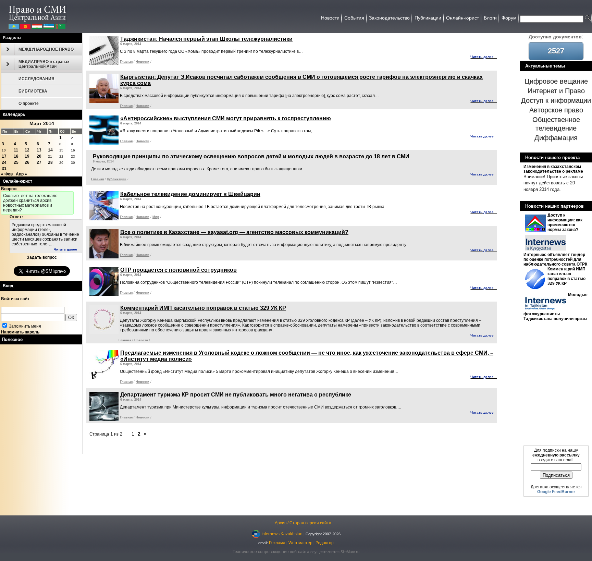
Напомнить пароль (20, 332)
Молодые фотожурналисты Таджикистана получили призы (555, 306)
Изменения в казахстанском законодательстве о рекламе (553, 169)
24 (4, 162)
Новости (142, 61)
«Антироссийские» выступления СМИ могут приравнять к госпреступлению (225, 118)
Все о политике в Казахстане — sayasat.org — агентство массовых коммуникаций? (234, 232)
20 (39, 156)
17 (4, 156)
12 (27, 150)
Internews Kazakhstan (282, 533)
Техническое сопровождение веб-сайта (271, 551)
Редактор (325, 542)
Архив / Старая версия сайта (303, 523)
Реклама (277, 542)
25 (16, 162)
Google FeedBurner (556, 491)
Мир (155, 217)
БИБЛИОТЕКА (32, 91)
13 (39, 150)
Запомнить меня (24, 326)
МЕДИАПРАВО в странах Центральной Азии (44, 64)
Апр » (21, 174)
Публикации (116, 179)
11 (16, 150)
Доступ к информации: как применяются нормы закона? (564, 222)
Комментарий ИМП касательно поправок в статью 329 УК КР (566, 276)
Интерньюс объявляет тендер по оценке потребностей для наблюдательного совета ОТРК (555, 259)
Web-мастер (300, 542)
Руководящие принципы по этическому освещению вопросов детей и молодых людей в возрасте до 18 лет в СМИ (251, 156)
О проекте (28, 103)
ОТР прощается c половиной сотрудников (178, 270)
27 (39, 162)
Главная (126, 61)
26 (27, 162)
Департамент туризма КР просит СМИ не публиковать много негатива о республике (235, 395)
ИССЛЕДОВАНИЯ (36, 78)
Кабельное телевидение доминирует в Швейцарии (190, 194)
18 (16, 156)
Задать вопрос (42, 257)
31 (4, 168)
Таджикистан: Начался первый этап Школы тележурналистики (206, 39)
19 (27, 156)
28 (50, 162)
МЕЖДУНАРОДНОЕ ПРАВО (46, 49)
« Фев (7, 174)
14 (50, 150)
